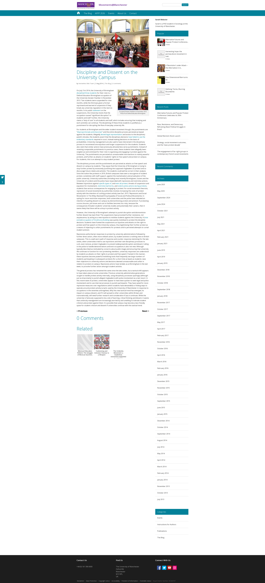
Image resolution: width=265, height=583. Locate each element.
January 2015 (162, 414)
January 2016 (162, 375)
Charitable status (145, 581)
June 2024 (161, 204)
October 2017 (162, 309)
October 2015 (162, 394)
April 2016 (161, 355)
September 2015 (163, 401)
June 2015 (161, 407)
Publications (162, 531)
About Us (122, 13)
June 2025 (161, 184)
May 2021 (161, 224)
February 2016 (162, 368)
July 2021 (160, 217)
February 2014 (162, 473)
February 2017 (162, 335)
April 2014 (161, 460)
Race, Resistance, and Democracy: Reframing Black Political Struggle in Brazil (171, 127)
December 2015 (163, 381)
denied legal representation (111, 134)
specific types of (105, 183)
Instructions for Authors (166, 524)
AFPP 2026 (100, 13)
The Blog (88, 13)
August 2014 (162, 440)
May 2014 (161, 453)
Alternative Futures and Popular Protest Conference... (177, 40)
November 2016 (163, 342)
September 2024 (163, 198)
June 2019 (161, 250)
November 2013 (163, 486)
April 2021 (161, 230)
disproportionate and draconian (89, 132)
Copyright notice (104, 581)
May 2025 (161, 191)
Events (111, 13)
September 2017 (163, 316)
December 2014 (163, 421)
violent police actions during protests (132, 186)
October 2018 (162, 283)
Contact (133, 13)
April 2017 (161, 329)
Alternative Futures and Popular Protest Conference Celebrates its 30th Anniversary (172, 115)
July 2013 (160, 499)
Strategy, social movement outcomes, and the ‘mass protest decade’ (171, 143)
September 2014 (163, 434)
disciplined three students (87, 93)
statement (97, 110)
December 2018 (163, 270)
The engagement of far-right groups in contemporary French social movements (172, 152)
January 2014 (162, 480)
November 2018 (163, 276)
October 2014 (162, 427)
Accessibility (116, 581)
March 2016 (161, 361)
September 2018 (163, 289)
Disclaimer (80, 581)
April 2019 (161, 257)
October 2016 (162, 348)
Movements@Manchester (78, 12)
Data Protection (91, 581)
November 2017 (163, 302)
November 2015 (163, 388)
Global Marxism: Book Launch (168, 136)
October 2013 (162, 493)
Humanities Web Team (86, 83)
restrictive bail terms (106, 186)
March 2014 (161, 466)
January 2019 (162, 263)
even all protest (122, 183)
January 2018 (162, 296)
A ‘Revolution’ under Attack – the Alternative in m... (177, 66)
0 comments (117, 83)
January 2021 (162, 243)
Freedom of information (130, 581)
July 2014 (160, 447)
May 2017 (161, 322)
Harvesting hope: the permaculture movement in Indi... (176, 54)
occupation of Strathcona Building (96, 220)
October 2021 (162, 211)
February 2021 (162, 237)
